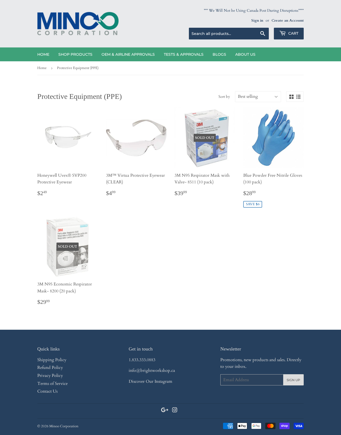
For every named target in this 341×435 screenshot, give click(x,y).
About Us (245, 54)
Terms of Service (52, 383)
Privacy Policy (50, 375)
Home (43, 54)
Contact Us (47, 391)
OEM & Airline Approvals (128, 54)
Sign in (257, 20)
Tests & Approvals (184, 54)
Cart (292, 33)
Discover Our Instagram (150, 381)
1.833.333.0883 (142, 360)
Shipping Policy (51, 360)
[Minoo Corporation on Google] (164, 411)
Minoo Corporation (63, 426)
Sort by (224, 96)
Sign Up (293, 380)
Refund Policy (50, 367)
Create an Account (287, 20)
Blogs (219, 54)
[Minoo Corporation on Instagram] (174, 411)
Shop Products (75, 54)
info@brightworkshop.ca (152, 370)
